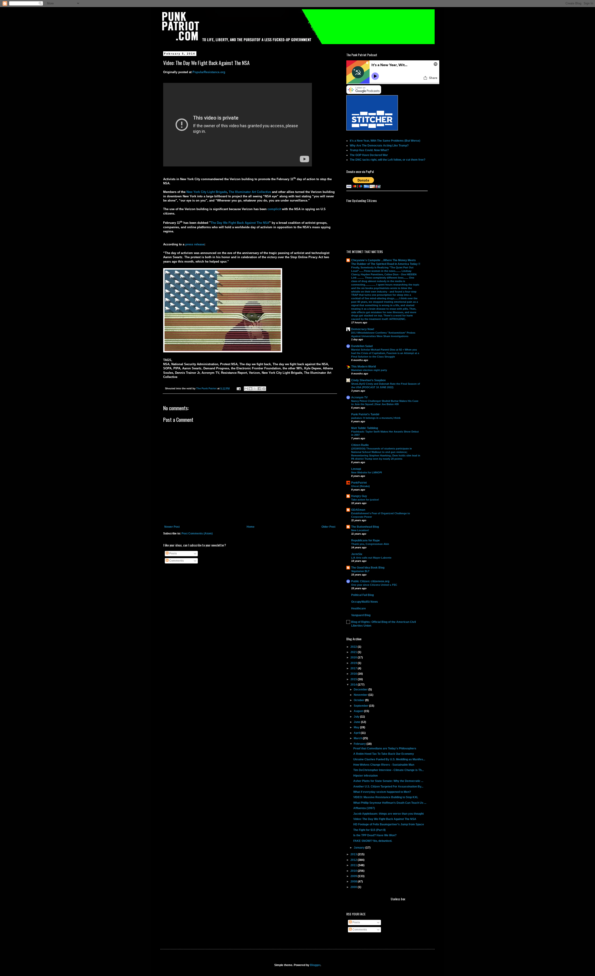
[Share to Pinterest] (263, 388)
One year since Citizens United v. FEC (374, 584)
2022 (354, 646)
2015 (354, 679)
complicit (274, 209)
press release (194, 244)
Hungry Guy (359, 496)
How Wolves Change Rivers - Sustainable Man (383, 764)
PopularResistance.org (208, 72)
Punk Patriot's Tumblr (365, 414)
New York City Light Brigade (206, 192)
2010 (354, 870)
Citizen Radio (360, 445)
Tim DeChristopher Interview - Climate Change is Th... (388, 770)
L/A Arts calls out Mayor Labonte (371, 557)
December (361, 689)
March (358, 738)
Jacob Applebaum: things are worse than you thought (388, 813)
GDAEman (358, 509)
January (359, 847)
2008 (354, 881)
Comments (176, 560)
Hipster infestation (365, 775)
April (357, 733)
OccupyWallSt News (364, 601)
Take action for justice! (365, 499)
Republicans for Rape (365, 540)
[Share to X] (255, 388)
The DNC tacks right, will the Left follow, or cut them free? (387, 159)
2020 (354, 657)
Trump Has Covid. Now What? (369, 150)
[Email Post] (238, 388)
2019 (354, 663)
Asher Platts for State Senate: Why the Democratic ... (388, 781)
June (357, 722)
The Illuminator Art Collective (250, 192)
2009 (354, 876)
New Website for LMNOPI (366, 472)
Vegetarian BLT (360, 571)
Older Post (328, 526)
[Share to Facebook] (259, 388)
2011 (354, 865)
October (359, 700)
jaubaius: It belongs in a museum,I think (375, 417)
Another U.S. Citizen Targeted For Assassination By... (388, 786)
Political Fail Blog (362, 595)
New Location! (360, 530)
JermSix (356, 554)
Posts (173, 553)
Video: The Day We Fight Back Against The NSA (384, 819)
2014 (354, 684)
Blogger (315, 965)
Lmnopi (356, 469)
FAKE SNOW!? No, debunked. (372, 841)
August (359, 711)
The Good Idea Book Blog (367, 567)
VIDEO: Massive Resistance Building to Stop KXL (385, 797)
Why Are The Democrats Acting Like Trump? (379, 145)
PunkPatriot (359, 482)
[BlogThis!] (250, 388)
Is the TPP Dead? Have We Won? (375, 835)
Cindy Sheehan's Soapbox (368, 380)
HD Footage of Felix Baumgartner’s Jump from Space (388, 824)
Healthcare (358, 608)
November (361, 694)
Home (251, 526)
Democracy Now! (362, 329)
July (357, 716)
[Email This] (246, 388)
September (361, 705)
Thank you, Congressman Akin (370, 544)
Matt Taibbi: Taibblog (364, 428)
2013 (354, 854)
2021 (354, 652)
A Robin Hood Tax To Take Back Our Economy (383, 753)
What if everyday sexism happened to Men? (382, 792)
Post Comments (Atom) (197, 533)
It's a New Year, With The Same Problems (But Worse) (385, 140)
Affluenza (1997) (364, 808)
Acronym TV (359, 397)
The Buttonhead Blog (365, 526)
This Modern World (363, 366)
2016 (354, 673)
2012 (354, 860)
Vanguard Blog (360, 615)
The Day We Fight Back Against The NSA (240, 222)
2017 (354, 668)
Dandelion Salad (362, 346)
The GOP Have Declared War (369, 155)
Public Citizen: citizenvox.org (370, 581)
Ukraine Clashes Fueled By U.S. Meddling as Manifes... (389, 759)
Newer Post (172, 526)
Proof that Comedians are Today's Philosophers (384, 748)
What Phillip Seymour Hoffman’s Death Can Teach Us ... (389, 802)
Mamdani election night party (369, 370)
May (357, 727)
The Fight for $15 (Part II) (369, 830)
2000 (354, 887)
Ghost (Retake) (360, 486)
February (360, 743)
